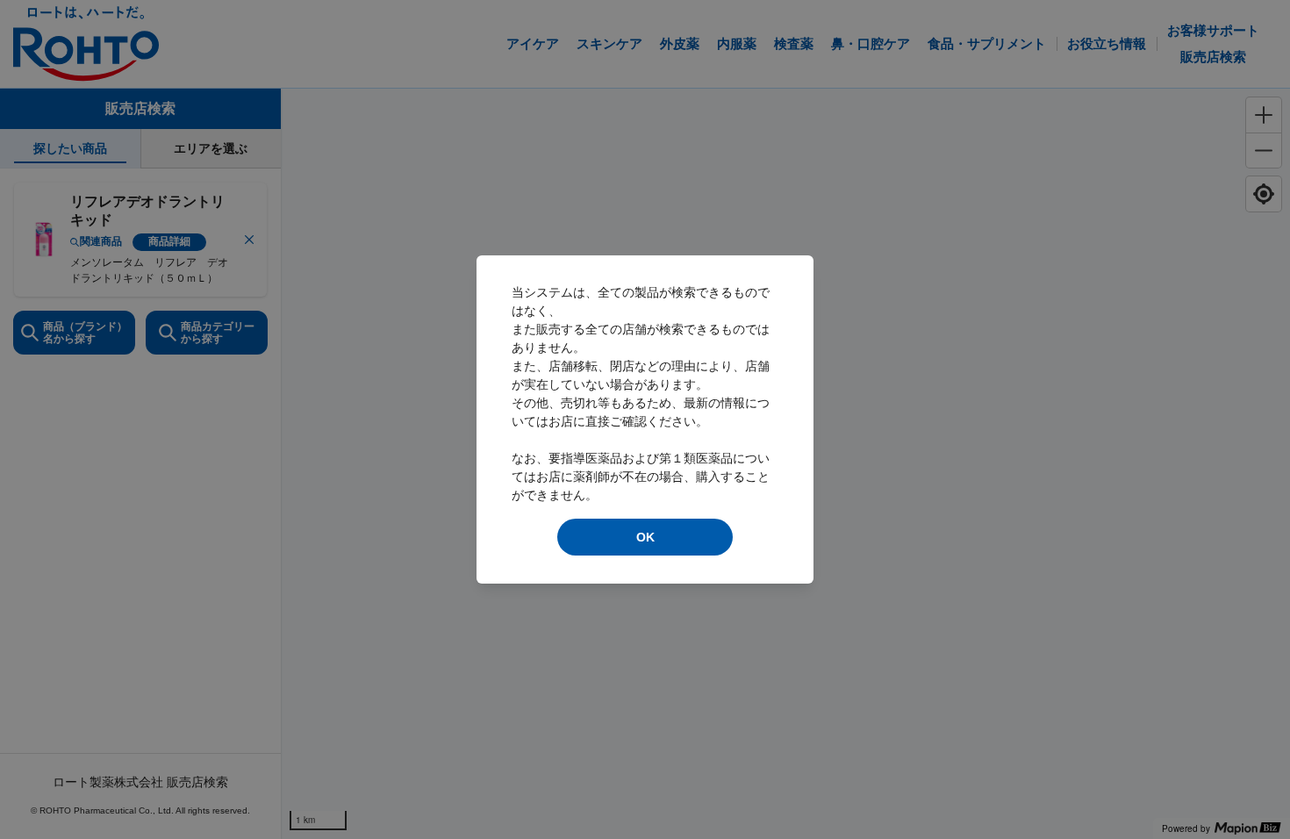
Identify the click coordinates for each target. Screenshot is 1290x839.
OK (645, 537)
